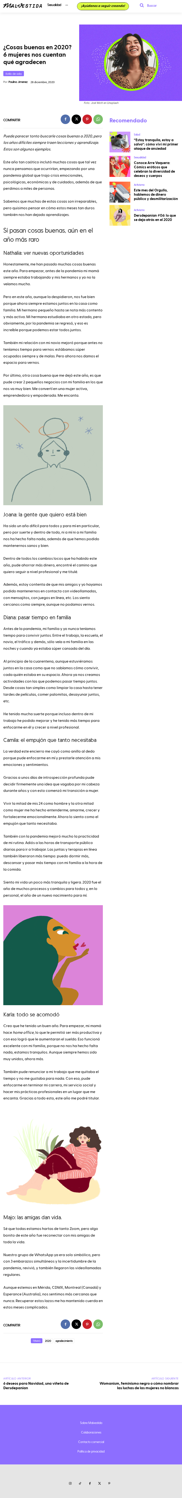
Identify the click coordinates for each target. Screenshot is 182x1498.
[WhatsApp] (98, 119)
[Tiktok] (80, 1483)
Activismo (139, 184)
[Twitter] (99, 1483)
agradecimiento (64, 1340)
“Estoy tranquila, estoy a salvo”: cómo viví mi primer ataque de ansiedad (156, 144)
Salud (137, 134)
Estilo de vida (14, 73)
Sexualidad (140, 157)
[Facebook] (65, 119)
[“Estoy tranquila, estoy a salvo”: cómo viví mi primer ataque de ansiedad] (119, 142)
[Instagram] (70, 1483)
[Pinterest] (87, 119)
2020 (48, 1340)
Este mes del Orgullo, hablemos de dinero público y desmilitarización (156, 195)
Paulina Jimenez (18, 81)
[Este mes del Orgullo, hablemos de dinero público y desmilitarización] (119, 192)
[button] (146, 5)
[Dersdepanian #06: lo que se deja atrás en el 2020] (119, 215)
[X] (76, 119)
